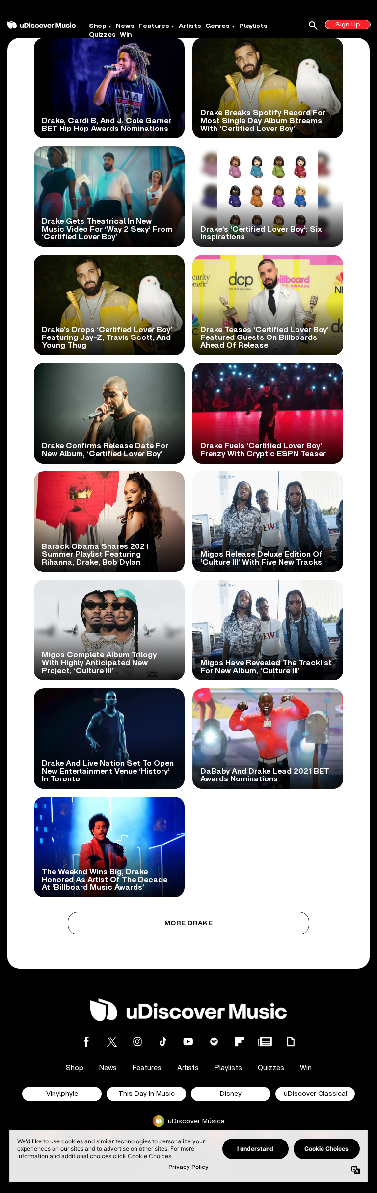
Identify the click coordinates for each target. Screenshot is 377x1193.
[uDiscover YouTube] (188, 1042)
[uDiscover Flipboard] (239, 1042)
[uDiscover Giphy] (290, 1042)
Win (126, 34)
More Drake (188, 923)
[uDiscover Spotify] (214, 1042)
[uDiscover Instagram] (137, 1042)
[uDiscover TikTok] (163, 1042)
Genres (217, 26)
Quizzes (102, 34)
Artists (190, 26)
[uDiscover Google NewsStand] (265, 1042)
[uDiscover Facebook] (86, 1042)
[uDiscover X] (112, 1042)
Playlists (253, 26)
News (125, 26)
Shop (98, 26)
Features (153, 26)
